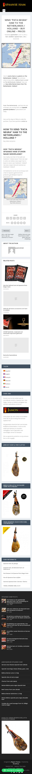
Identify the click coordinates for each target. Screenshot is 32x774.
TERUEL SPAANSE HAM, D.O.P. (12, 586)
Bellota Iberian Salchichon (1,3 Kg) (12, 693)
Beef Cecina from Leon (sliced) (11, 689)
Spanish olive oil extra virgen (10, 677)
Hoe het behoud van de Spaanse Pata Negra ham (15, 286)
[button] (13, 770)
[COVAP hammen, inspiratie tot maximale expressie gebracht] (16, 321)
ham (6, 36)
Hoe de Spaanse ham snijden (11, 577)
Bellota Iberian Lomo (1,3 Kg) (10, 673)
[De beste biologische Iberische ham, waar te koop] (4, 640)
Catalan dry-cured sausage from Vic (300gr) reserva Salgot (15, 704)
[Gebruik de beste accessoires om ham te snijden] (16, 298)
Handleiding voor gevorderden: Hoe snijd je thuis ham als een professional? (18, 624)
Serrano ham (11, 768)
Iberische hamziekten (10, 355)
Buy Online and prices (15, 203)
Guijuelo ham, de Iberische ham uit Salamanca (13, 568)
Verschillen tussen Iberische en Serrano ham (18, 631)
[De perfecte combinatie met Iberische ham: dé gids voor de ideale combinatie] (4, 617)
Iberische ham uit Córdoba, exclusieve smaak (18, 646)
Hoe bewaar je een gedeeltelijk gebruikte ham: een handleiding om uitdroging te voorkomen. (17, 601)
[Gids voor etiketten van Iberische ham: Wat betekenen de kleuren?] (4, 610)
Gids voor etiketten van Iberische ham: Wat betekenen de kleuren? (18, 609)
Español (7, 371)
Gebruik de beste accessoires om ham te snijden (15, 309)
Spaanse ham (18, 36)
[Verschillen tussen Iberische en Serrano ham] (4, 632)
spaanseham (14, 34)
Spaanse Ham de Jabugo (10, 563)
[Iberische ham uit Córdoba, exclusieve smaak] (4, 647)
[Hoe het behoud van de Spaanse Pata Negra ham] (16, 273)
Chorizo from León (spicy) (9, 681)
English (7, 374)
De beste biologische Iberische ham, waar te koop (17, 639)
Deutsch (7, 380)
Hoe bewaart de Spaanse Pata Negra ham (15, 573)
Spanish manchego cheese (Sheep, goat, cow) (15, 669)
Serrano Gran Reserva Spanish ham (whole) (14, 664)
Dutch (7, 387)
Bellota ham (19, 768)
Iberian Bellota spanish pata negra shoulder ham (15, 698)
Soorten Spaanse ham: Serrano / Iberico (15, 581)
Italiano (7, 384)
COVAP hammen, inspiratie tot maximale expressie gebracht (13, 332)
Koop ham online (24, 770)
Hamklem (11, 36)
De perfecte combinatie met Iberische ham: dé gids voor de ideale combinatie (18, 617)
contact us (24, 121)
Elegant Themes (15, 762)
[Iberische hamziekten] (16, 345)
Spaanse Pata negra (20, 766)
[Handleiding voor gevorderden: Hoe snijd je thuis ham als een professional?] (4, 625)
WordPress (16, 764)
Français (7, 377)
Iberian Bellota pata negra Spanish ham (14, 685)
